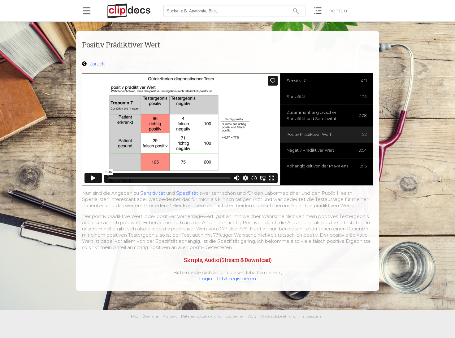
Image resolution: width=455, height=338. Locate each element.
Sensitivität (152, 193)
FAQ (134, 316)
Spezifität (187, 193)
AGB (252, 316)
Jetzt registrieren (236, 279)
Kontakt (169, 316)
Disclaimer (235, 316)
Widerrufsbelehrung (278, 316)
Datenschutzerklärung (201, 316)
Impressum (311, 316)
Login (205, 279)
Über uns (150, 316)
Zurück (96, 64)
